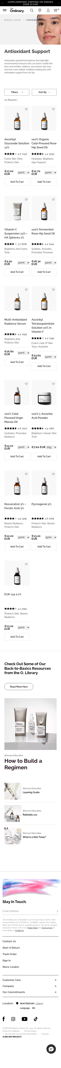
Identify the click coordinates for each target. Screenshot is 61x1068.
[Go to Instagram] (13, 1019)
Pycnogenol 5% (42, 504)
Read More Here (19, 686)
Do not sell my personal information (21, 1034)
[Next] (58, 3)
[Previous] (2, 3)
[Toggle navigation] (5, 10)
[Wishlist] (26, 108)
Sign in (7, 960)
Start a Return (11, 947)
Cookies (45, 1034)
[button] (51, 1049)
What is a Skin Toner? (34, 837)
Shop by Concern (12, 20)
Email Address (11, 911)
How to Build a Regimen (23, 764)
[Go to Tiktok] (36, 1019)
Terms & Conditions (11, 1031)
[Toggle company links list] (55, 986)
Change (39, 1003)
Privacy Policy (32, 928)
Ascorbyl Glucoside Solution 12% (16, 143)
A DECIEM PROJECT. (12, 1037)
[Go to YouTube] (24, 1019)
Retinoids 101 (30, 814)
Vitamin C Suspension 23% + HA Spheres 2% (15, 233)
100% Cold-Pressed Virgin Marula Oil (13, 417)
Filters (14, 92)
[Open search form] (32, 10)
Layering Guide (31, 792)
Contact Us (19, 930)
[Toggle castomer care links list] (55, 980)
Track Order (10, 954)
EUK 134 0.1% (12, 594)
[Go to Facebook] (4, 1019)
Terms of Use (47, 928)
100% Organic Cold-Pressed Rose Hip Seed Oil (44, 143)
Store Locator (11, 966)
